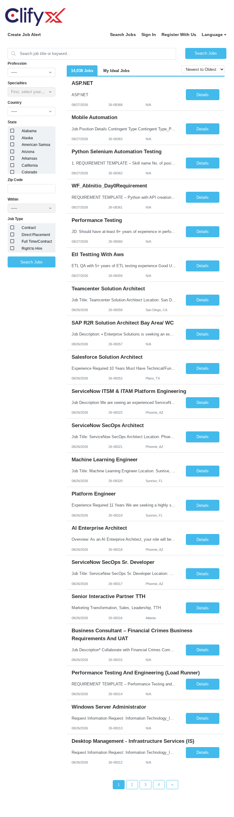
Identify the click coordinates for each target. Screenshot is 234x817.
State (12, 122)
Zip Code (15, 180)
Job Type (15, 219)
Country (15, 102)
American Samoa (36, 145)
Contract (29, 228)
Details (203, 95)
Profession (17, 63)
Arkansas (29, 158)
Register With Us (178, 34)
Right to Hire (32, 248)
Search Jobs (123, 34)
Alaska (27, 138)
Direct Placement (36, 235)
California (30, 165)
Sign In (148, 34)
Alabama (29, 131)
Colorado (29, 172)
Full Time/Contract (37, 241)
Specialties (17, 83)
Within (13, 199)
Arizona (28, 152)
